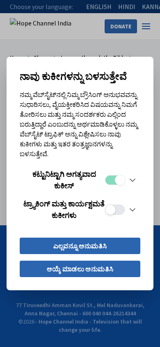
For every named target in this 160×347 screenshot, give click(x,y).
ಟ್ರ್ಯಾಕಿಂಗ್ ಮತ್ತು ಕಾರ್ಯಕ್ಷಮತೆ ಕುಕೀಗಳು (64, 209)
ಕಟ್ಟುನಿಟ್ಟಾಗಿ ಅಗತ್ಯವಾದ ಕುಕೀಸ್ (64, 179)
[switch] (115, 180)
